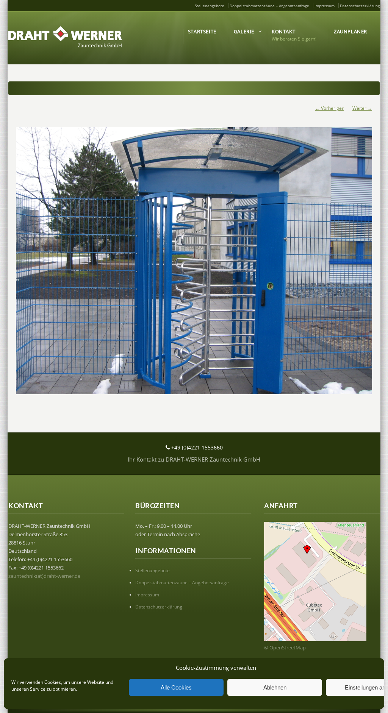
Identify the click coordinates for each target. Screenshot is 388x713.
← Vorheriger (329, 108)
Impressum (324, 5)
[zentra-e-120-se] (194, 260)
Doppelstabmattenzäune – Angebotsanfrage (269, 5)
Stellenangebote (209, 5)
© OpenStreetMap (285, 647)
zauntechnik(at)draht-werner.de (44, 576)
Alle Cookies (176, 687)
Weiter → (362, 108)
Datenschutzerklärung (360, 5)
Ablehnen (274, 687)
